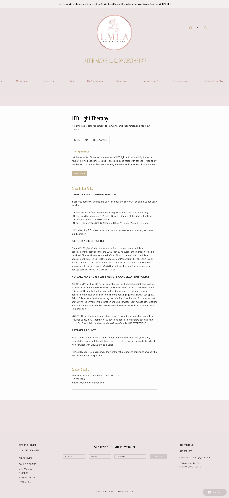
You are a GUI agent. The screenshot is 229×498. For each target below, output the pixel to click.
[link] (79, 173)
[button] (206, 28)
